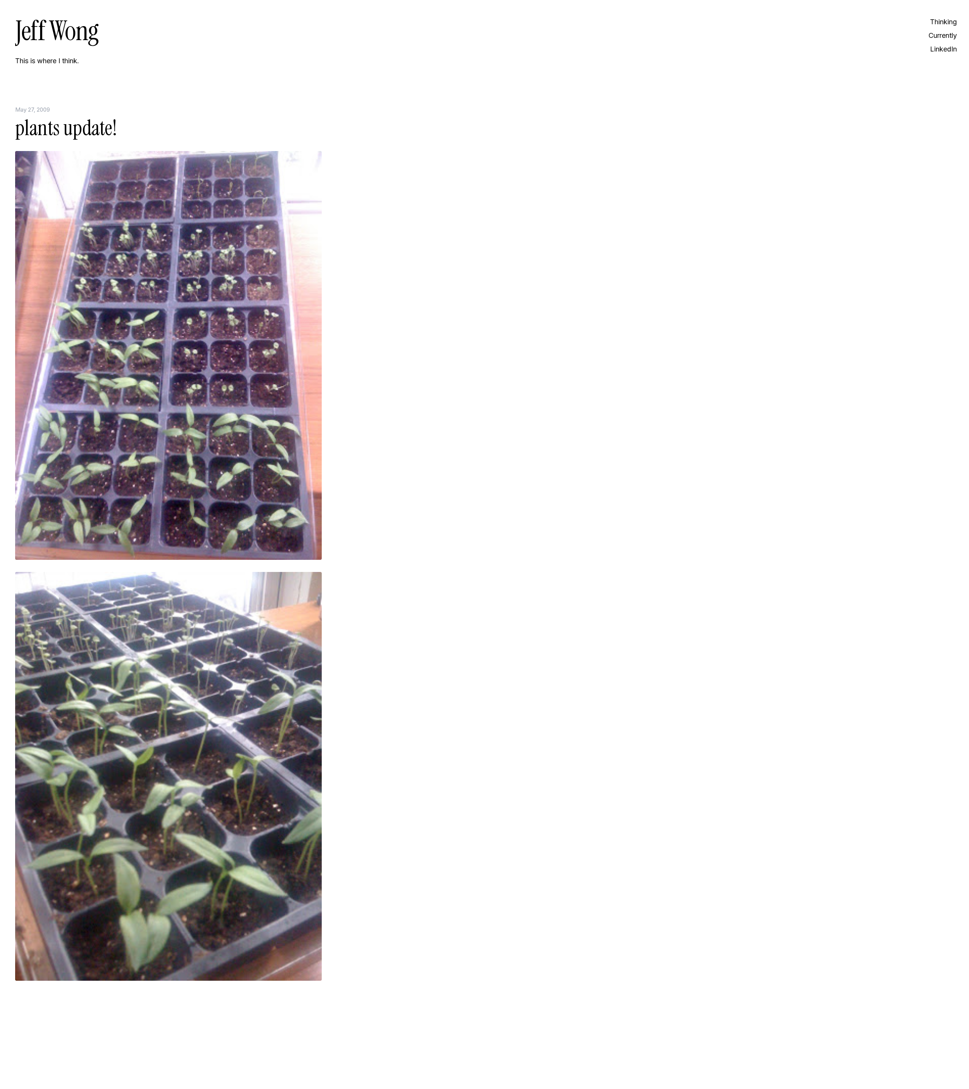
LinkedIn (943, 49)
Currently (942, 35)
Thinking (943, 22)
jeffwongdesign (117, 1064)
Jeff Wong (56, 30)
